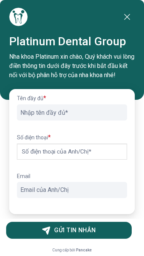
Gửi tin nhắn (75, 230)
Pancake (84, 250)
